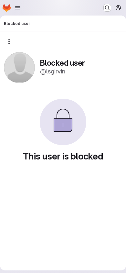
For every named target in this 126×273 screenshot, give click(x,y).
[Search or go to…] (107, 8)
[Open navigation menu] (18, 8)
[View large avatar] (19, 67)
